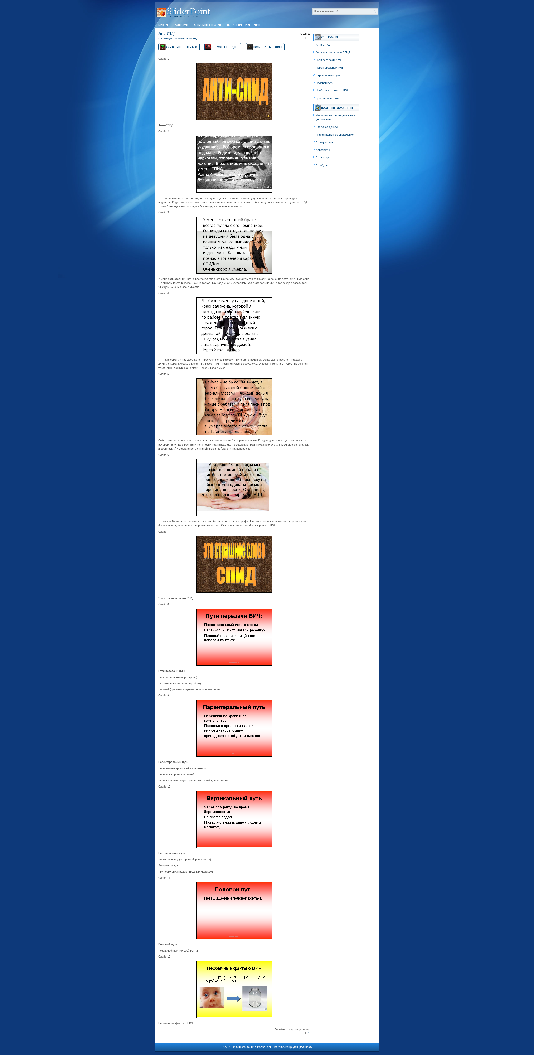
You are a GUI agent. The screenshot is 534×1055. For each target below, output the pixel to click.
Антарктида (323, 157)
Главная (163, 25)
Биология (179, 38)
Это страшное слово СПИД (333, 52)
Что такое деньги (327, 127)
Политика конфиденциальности (292, 1047)
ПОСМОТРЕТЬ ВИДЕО (225, 47)
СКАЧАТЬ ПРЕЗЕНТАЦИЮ (181, 47)
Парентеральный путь (330, 67)
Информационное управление (335, 134)
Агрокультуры (324, 142)
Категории (181, 25)
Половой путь (324, 82)
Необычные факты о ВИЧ (332, 90)
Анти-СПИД (192, 38)
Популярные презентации (243, 25)
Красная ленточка (327, 98)
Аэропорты (323, 149)
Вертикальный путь (328, 75)
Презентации (165, 38)
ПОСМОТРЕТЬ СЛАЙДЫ (267, 47)
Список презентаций (207, 25)
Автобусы (322, 165)
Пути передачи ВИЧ (328, 60)
